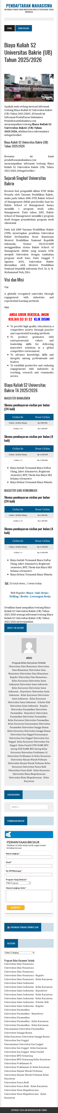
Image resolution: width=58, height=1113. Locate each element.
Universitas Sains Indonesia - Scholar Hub (29, 702)
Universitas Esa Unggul (22, 734)
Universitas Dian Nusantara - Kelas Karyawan (28, 979)
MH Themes (43, 1110)
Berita (24, 596)
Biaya (29, 593)
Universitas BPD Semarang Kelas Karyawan (27, 1059)
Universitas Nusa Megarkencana (29, 773)
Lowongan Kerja (40, 596)
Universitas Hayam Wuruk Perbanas (29, 759)
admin (29, 658)
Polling (14, 596)
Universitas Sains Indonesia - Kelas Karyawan (28, 986)
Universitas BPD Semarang (18, 1055)
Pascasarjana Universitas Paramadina (24, 1028)
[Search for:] (29, 807)
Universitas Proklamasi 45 (34, 752)
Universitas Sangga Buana (35, 727)
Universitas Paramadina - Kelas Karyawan (26, 1021)
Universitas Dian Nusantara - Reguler (24, 975)
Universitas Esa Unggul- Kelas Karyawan (25, 1048)
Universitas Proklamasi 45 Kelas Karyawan (29, 755)
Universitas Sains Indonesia (19, 983)
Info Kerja (41, 593)
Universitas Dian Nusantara (23, 666)
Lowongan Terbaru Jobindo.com (24, 927)
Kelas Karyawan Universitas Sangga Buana (29, 730)
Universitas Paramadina (23, 709)
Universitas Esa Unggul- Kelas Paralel (24, 1051)
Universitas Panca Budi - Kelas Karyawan (29, 770)
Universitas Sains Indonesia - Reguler (29, 705)
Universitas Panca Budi (34, 766)
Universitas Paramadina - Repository (23, 1013)
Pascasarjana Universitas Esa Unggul (23, 1044)
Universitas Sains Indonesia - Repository (25, 990)
